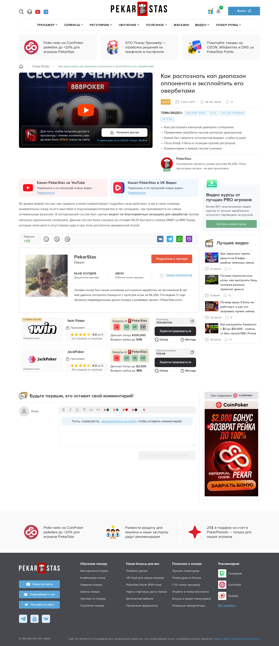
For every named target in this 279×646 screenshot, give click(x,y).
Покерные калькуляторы (188, 605)
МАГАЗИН (181, 25)
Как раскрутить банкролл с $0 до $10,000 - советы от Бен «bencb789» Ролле (238, 329)
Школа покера (89, 591)
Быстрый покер (195, 113)
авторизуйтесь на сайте (118, 421)
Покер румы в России (186, 577)
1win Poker (76, 321)
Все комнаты (226, 605)
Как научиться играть (94, 570)
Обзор (164, 339)
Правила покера (91, 584)
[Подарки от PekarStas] (210, 11)
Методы (190, 339)
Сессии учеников (232, 113)
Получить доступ (127, 132)
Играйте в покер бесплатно (190, 591)
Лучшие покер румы (185, 570)
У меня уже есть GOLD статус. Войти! (122, 140)
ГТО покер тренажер (186, 584)
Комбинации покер (92, 577)
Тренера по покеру (93, 598)
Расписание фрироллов (142, 605)
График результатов (179, 275)
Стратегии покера (92, 605)
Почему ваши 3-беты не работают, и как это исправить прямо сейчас (237, 307)
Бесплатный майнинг (140, 598)
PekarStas (85, 257)
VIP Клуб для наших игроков (145, 577)
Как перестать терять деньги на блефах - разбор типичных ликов (237, 258)
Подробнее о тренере (172, 258)
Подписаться (46, 192)
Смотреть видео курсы (231, 224)
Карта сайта (221, 638)
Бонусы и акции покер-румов (191, 598)
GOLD (166, 101)
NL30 (213, 113)
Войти (242, 10)
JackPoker (75, 352)
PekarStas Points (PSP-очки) (143, 584)
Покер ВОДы (40, 66)
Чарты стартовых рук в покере (146, 591)
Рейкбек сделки (136, 570)
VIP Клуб (167, 119)
